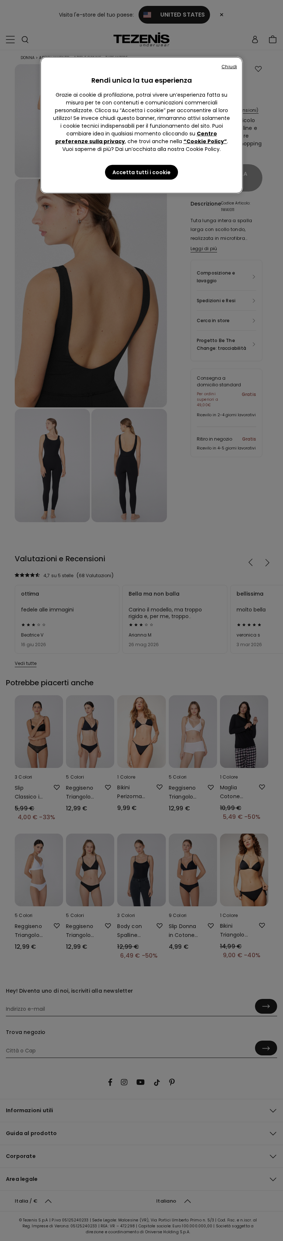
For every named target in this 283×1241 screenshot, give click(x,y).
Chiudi (229, 66)
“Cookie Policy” (205, 141)
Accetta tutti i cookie (141, 172)
